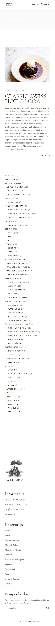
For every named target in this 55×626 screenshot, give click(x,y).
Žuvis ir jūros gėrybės (14, 559)
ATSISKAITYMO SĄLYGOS (16, 504)
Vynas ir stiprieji (12, 579)
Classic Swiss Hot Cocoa (26, 99)
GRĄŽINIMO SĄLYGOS (14, 509)
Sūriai (7, 530)
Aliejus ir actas (11, 545)
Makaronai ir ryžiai (13, 550)
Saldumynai (10, 569)
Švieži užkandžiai (12, 540)
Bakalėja (8, 554)
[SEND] (46, 607)
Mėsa (7, 535)
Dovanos (9, 583)
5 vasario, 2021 (13, 90)
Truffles (26, 90)
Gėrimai (8, 574)
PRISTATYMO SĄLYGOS (15, 499)
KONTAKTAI (10, 514)
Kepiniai (8, 564)
